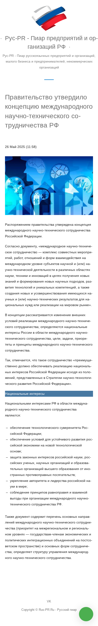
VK (49, 601)
